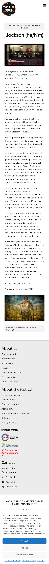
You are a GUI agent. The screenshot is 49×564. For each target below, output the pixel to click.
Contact (40, 560)
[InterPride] (24, 430)
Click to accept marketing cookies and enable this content (24, 54)
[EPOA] (17, 437)
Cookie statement (12, 560)
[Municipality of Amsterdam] (13, 453)
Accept (24, 541)
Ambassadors (23, 25)
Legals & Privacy (29, 560)
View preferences (24, 555)
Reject (24, 548)
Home (12, 25)
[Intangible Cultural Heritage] (24, 445)
